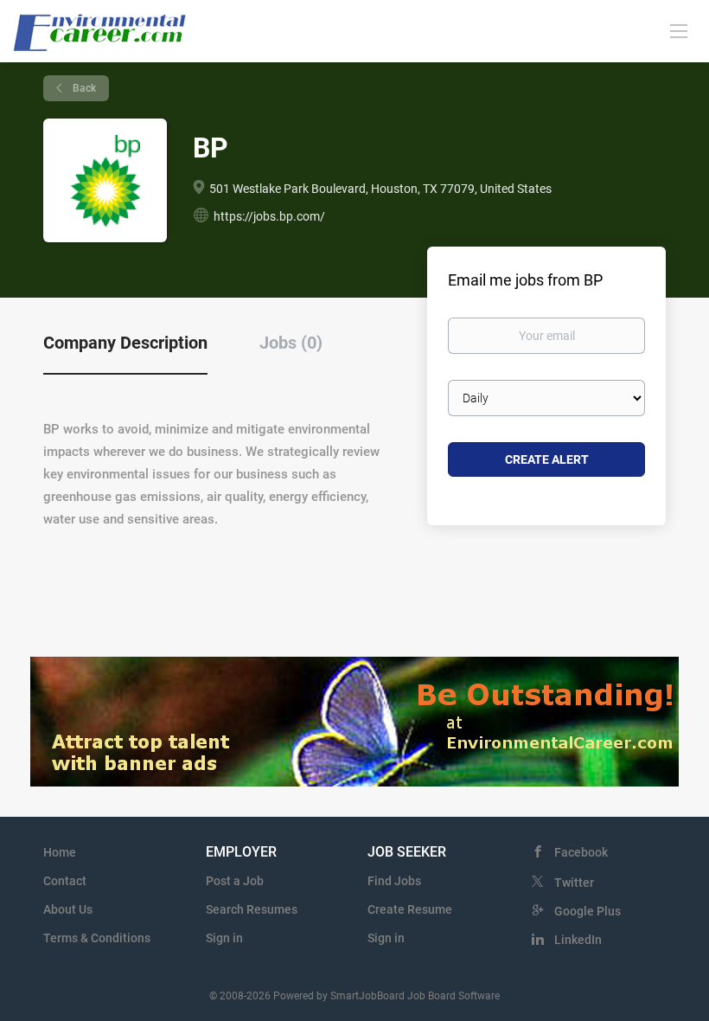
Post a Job (235, 881)
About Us (68, 909)
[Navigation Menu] (678, 30)
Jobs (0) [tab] (291, 342)
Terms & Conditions (96, 938)
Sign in (224, 938)
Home (59, 852)
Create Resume (409, 909)
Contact (64, 881)
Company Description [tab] (125, 342)
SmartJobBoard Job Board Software (415, 996)
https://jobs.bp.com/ (269, 216)
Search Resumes (251, 909)
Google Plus (587, 911)
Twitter (574, 882)
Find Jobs (394, 881)
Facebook (581, 852)
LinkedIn (578, 940)
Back (83, 88)
